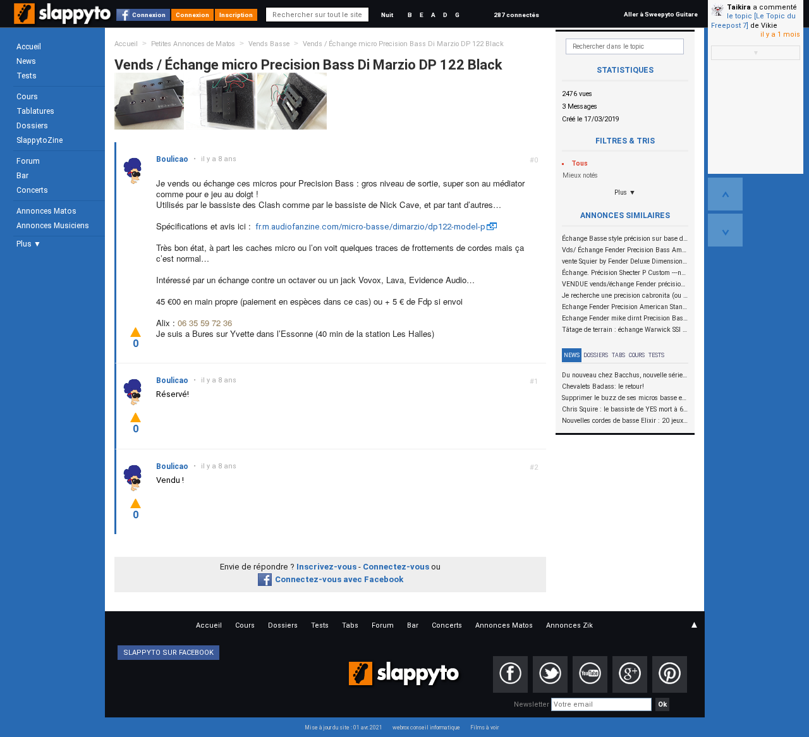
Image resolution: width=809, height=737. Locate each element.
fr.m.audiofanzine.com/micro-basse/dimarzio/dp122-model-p (370, 226)
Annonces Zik (569, 625)
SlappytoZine (39, 140)
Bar (22, 175)
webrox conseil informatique (426, 727)
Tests (26, 75)
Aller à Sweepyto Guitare (661, 14)
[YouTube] (590, 674)
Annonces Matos (46, 211)
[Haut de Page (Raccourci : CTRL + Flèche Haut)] (725, 194)
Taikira (739, 7)
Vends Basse (268, 44)
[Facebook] (510, 674)
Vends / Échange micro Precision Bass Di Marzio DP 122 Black (403, 44)
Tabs (618, 355)
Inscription (236, 14)
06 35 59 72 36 (205, 323)
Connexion (149, 14)
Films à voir (484, 727)
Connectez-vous (396, 566)
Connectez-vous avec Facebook (339, 579)
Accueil (28, 46)
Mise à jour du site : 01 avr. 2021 (343, 727)
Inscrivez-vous (326, 566)
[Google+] (629, 674)
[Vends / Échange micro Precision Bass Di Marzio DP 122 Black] (149, 101)
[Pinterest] (669, 674)
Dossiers (32, 125)
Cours (27, 96)
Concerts (32, 190)
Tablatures (35, 111)
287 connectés (516, 14)
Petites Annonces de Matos (193, 44)
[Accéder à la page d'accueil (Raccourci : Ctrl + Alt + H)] (63, 20)
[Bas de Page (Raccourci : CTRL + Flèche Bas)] (725, 230)
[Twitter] (550, 674)
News (26, 61)
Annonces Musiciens (52, 225)
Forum (28, 161)
